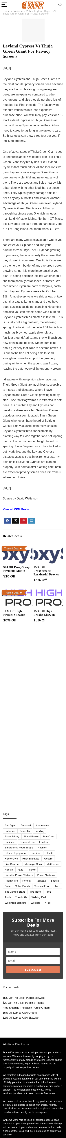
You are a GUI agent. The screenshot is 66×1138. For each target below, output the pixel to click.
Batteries (10, 830)
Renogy (26, 880)
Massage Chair (33, 864)
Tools (8, 897)
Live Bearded (12, 864)
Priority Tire (11, 880)
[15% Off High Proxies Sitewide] (48, 591)
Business (18, 11)
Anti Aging (10, 825)
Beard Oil (24, 830)
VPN (28, 11)
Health (49, 853)
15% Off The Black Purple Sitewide (24, 997)
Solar (8, 886)
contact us (16, 1131)
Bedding (39, 830)
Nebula (9, 869)
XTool (48, 902)
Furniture (36, 853)
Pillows (32, 869)
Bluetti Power (31, 836)
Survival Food (42, 886)
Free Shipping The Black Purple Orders (26, 1007)
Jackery (47, 858)
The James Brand (15, 891)
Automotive (42, 825)
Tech (57, 886)
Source (7, 498)
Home (6, 11)
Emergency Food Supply (19, 847)
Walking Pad (39, 897)
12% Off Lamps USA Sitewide (20, 1017)
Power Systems (46, 875)
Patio (20, 869)
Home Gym (11, 858)
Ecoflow (43, 842)
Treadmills (21, 897)
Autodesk (26, 825)
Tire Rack (35, 891)
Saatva (55, 880)
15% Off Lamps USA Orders (20, 1012)
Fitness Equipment (15, 853)
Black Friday (12, 836)
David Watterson (27, 498)
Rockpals (41, 880)
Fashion (42, 847)
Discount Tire (27, 842)
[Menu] (4, 5)
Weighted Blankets (15, 902)
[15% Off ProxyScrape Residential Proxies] (48, 546)
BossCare (48, 836)
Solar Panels (22, 886)
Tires (48, 891)
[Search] (60, 5)
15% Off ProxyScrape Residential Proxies (46, 571)
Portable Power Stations (19, 875)
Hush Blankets (30, 858)
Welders (35, 902)
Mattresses (53, 864)
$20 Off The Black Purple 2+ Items (23, 1002)
